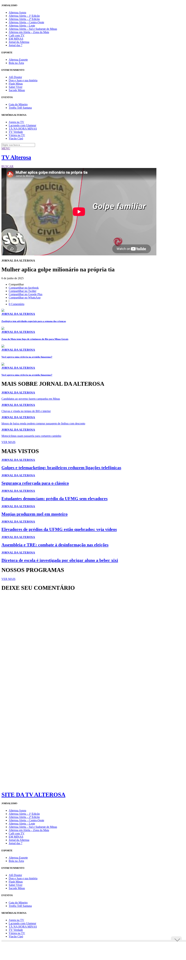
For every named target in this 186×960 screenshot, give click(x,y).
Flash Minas (16, 83)
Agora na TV (16, 122)
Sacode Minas (17, 90)
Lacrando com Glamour (22, 125)
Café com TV (17, 35)
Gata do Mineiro (18, 104)
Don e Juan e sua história (23, 80)
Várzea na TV (17, 135)
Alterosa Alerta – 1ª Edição (24, 15)
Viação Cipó (16, 138)
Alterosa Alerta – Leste (22, 25)
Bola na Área (16, 62)
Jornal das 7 (15, 45)
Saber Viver (15, 86)
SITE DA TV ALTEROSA (33, 794)
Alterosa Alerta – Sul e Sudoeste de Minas (33, 28)
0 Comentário (16, 304)
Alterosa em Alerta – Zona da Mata (29, 32)
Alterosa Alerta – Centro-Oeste (26, 22)
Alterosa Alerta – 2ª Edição (24, 19)
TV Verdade (16, 131)
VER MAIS (8, 442)
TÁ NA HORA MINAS (23, 128)
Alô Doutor (15, 77)
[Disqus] (93, 644)
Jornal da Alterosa (19, 42)
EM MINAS (16, 38)
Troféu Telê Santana (20, 107)
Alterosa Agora (17, 12)
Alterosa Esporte (18, 59)
